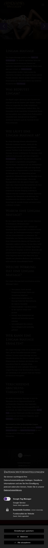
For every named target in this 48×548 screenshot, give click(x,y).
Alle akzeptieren (24, 543)
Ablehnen (24, 537)
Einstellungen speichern (24, 531)
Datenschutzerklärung (13, 490)
